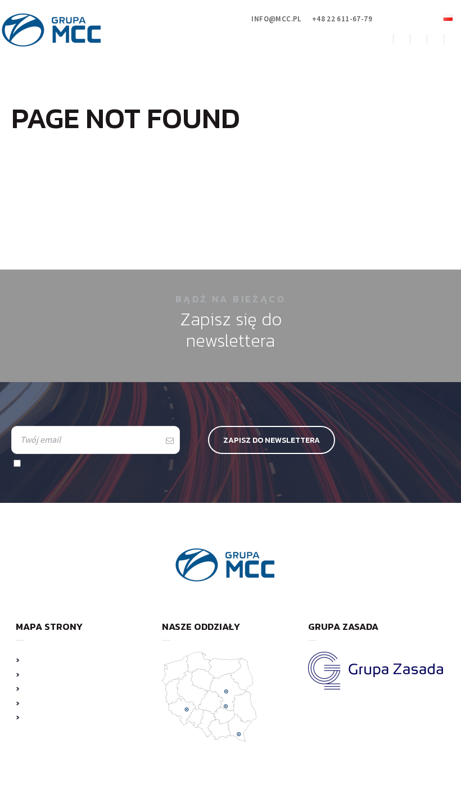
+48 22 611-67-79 (342, 19)
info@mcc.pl (276, 19)
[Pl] (448, 18)
